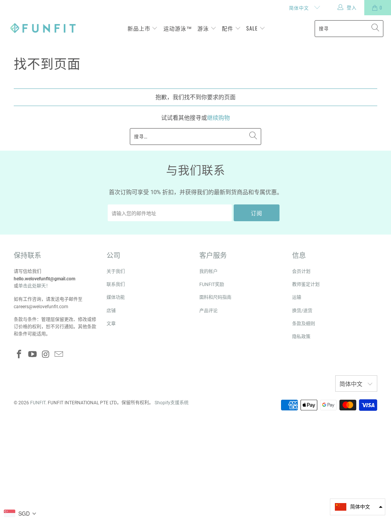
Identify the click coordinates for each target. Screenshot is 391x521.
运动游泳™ (177, 28)
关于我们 (116, 271)
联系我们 (116, 284)
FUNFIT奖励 (211, 284)
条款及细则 (303, 323)
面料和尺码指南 (215, 297)
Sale (252, 28)
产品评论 (208, 311)
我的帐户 (208, 271)
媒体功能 (116, 297)
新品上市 (140, 28)
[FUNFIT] (43, 28)
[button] (357, 506)
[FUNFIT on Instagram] (46, 355)
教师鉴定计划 (306, 284)
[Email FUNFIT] (59, 355)
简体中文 (299, 8)
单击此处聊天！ (34, 286)
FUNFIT (37, 402)
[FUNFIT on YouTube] (32, 355)
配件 (228, 28)
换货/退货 (302, 311)
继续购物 (218, 117)
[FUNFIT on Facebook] (19, 355)
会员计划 (301, 271)
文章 (111, 323)
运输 (296, 297)
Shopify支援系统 (172, 402)
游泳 (203, 28)
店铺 (111, 311)
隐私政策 (301, 336)
